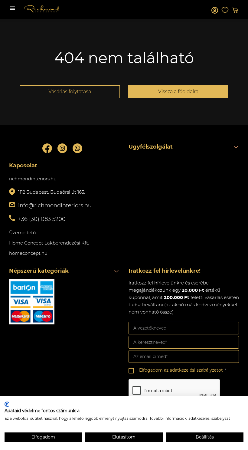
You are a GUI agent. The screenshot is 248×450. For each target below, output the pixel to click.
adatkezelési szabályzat (209, 418)
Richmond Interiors (41, 8)
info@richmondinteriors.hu (55, 205)
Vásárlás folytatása (69, 91)
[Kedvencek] (225, 10)
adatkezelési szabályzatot (196, 370)
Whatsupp (77, 148)
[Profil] (214, 10)
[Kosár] (235, 10)
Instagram (62, 148)
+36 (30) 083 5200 (42, 219)
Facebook (47, 148)
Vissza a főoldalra (178, 91)
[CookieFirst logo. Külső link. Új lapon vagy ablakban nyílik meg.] (7, 404)
